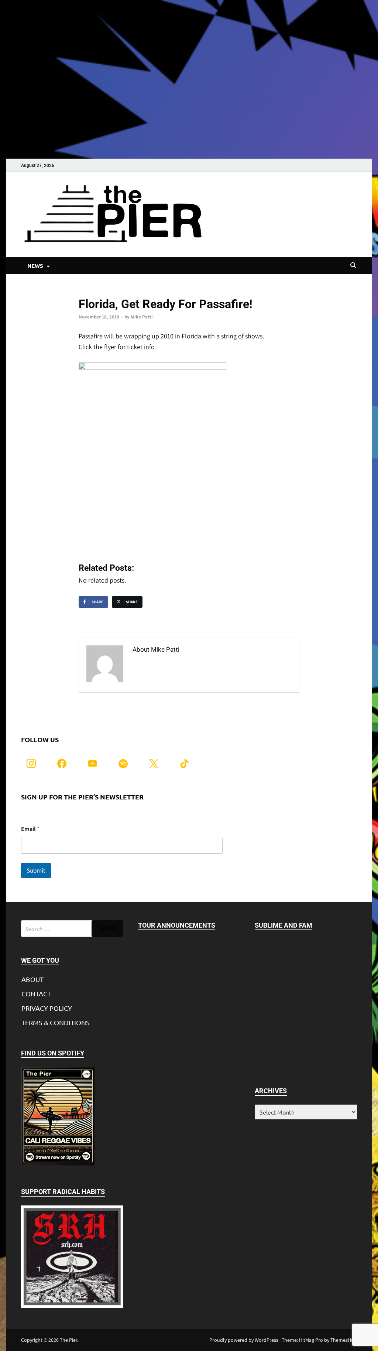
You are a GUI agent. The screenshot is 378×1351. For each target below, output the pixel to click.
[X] (154, 763)
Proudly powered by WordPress (243, 1340)
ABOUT (32, 979)
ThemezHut (343, 1340)
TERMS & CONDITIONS (55, 1022)
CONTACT (36, 993)
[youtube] (92, 763)
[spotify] (123, 763)
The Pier (68, 1340)
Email (30, 828)
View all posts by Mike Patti (173, 665)
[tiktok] (184, 763)
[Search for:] (72, 928)
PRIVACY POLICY (46, 1008)
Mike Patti (142, 317)
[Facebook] (62, 763)
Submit (36, 870)
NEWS (35, 265)
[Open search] (353, 265)
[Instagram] (31, 763)
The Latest (90, 291)
